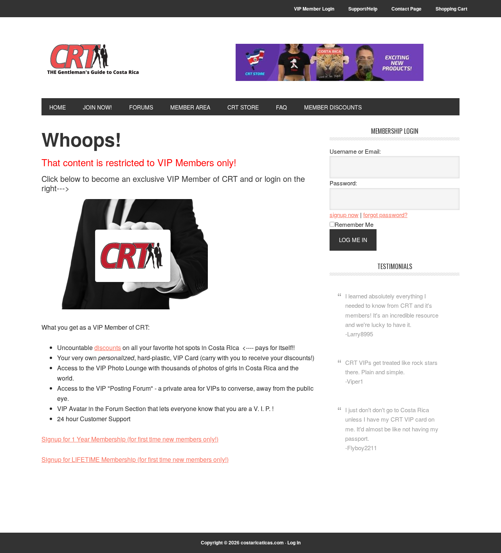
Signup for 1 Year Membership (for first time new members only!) (129, 438)
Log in (294, 542)
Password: (343, 183)
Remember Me (354, 224)
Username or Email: (355, 151)
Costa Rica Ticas (94, 59)
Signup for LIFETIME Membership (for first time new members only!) (135, 459)
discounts (107, 347)
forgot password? (385, 214)
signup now (344, 214)
